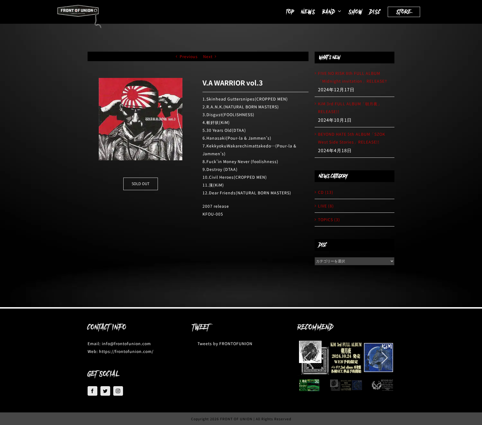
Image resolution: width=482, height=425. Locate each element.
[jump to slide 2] (346, 385)
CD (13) (325, 192)
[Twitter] (105, 391)
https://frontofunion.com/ (126, 351)
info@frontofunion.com (126, 343)
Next (208, 56)
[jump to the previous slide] (307, 358)
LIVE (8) (326, 206)
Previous (189, 56)
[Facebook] (92, 391)
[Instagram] (118, 391)
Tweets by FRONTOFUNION (224, 343)
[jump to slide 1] (303, 385)
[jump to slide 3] (389, 385)
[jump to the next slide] (385, 358)
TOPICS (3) (329, 219)
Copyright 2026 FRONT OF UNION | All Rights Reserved (241, 418)
